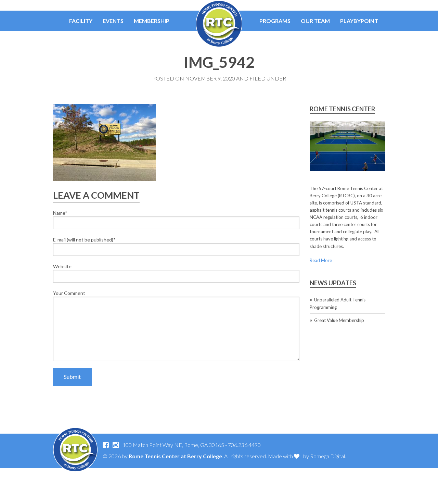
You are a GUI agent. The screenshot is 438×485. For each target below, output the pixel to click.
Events (113, 20)
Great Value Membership (339, 320)
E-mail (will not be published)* (84, 239)
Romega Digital (327, 456)
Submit (72, 376)
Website (62, 266)
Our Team (315, 20)
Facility (80, 20)
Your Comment (69, 293)
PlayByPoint (359, 20)
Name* (60, 213)
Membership (151, 20)
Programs (275, 20)
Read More (321, 260)
